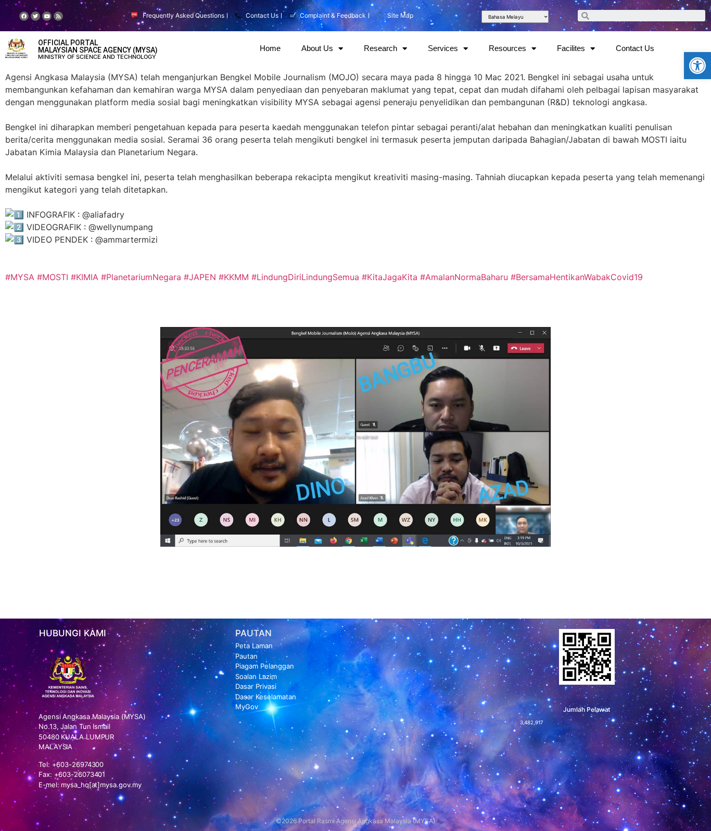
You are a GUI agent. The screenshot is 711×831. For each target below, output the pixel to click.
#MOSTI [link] (52, 277)
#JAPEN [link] (200, 277)
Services (443, 48)
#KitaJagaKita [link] (389, 277)
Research (380, 48)
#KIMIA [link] (84, 277)
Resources (507, 48)
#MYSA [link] (19, 277)
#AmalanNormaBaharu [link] (464, 277)
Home (270, 48)
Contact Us (635, 48)
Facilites (571, 48)
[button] (697, 65)
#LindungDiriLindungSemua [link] (305, 277)
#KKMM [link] (234, 277)
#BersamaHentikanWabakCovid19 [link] (577, 277)
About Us (317, 48)
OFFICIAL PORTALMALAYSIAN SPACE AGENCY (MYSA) (98, 46)
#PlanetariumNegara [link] (141, 277)
